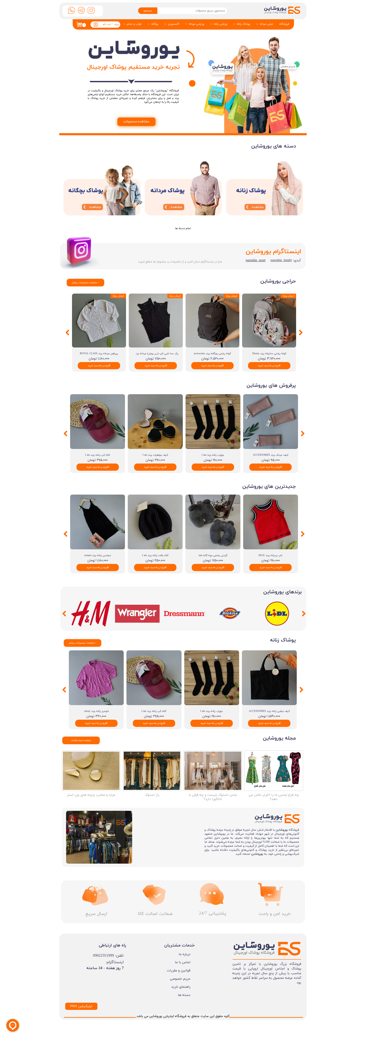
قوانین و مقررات (178, 970)
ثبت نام (107, 24)
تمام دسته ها (183, 228)
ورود (116, 24)
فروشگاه (284, 24)
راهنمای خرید (180, 987)
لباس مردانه (266, 24)
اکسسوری (173, 24)
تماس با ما (182, 962)
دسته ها (184, 995)
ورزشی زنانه (220, 24)
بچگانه (154, 24)
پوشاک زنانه (243, 24)
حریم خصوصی (180, 978)
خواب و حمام (134, 24)
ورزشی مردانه (196, 24)
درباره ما (184, 954)
